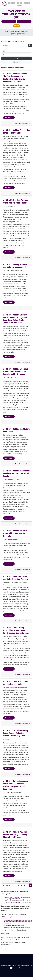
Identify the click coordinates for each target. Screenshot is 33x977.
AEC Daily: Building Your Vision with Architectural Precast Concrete (16, 533)
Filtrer (16, 58)
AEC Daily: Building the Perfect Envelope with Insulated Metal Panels (16, 473)
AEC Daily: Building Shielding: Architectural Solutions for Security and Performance (15, 371)
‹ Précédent (6, 885)
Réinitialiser (16, 62)
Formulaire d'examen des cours (14, 925)
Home (6, 31)
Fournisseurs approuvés (9, 21)
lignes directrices (15, 897)
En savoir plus (8, 117)
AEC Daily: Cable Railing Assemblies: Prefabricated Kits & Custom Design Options (16, 630)
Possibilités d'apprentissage (25, 21)
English (16, 26)
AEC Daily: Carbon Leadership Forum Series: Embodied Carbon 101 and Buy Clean (15, 733)
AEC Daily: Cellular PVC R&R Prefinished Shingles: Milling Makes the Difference (15, 834)
